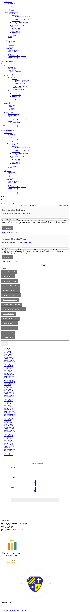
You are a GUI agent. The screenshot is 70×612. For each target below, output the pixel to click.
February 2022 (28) (9, 427)
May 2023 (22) (8, 405)
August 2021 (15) (8, 436)
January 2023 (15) (9, 411)
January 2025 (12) (9, 376)
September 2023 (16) (9, 399)
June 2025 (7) (7, 369)
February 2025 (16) (9, 374)
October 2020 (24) (9, 450)
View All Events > (4, 605)
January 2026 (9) (8, 358)
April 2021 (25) (8, 441)
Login (2, 128)
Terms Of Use (40, 609)
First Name (14, 468)
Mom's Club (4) (8, 332)
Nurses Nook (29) (8, 314)
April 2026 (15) (8, 354)
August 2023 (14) (8, 401)
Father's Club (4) (8, 337)
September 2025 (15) (9, 364)
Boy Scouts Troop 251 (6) (11, 295)
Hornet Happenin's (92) (10, 318)
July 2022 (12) (8, 420)
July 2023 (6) (7, 402)
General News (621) (9, 271)
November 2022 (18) (9, 414)
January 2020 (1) (8, 455)
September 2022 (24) (9, 417)
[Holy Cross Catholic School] (8, 61)
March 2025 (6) (8, 373)
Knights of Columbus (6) (11, 290)
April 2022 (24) (8, 424)
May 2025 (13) (8, 370)
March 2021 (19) (8, 443)
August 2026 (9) (8, 348)
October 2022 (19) (9, 415)
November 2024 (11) (9, 379)
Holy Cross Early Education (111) (13, 309)
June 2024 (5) (7, 386)
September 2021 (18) (9, 434)
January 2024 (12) (9, 393)
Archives (32, 205)
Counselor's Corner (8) (10, 300)
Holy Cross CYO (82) (9, 281)
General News (27, 213)
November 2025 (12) (9, 361)
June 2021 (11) (8, 439)
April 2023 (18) (8, 406)
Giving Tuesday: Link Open (13, 210)
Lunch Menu (35, 483)
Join (35, 500)
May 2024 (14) (8, 388)
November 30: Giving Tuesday (14, 239)
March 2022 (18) (8, 425)
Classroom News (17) (9, 323)
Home (2, 204)
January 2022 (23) (9, 428)
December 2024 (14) (9, 377)
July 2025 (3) (7, 367)
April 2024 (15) (8, 389)
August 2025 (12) (8, 366)
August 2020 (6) (8, 453)
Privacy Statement (31, 609)
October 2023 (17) (9, 398)
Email (12, 487)
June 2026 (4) (7, 351)
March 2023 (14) (8, 408)
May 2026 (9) (7, 353)
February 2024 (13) (9, 392)
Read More (7, 228)
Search (37, 205)
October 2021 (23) (9, 433)
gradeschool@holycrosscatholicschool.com (12, 529)
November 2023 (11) (9, 396)
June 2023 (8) (7, 404)
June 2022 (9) (7, 421)
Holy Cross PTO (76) (9, 328)
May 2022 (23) (8, 423)
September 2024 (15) (9, 382)
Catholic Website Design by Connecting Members (13, 610)
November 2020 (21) (9, 449)
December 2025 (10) (9, 360)
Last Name (14, 478)
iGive (12, 232)
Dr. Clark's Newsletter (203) (11, 304)
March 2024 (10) (8, 390)
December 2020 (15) (9, 447)
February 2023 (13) (9, 409)
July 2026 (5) (7, 350)
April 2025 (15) (8, 371)
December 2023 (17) (9, 395)
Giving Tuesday (6, 232)
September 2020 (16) (9, 452)
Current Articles (25, 205)
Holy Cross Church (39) (10, 285)
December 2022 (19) (9, 412)
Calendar (35, 489)
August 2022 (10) (8, 418)
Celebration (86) (8, 276)
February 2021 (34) (9, 444)
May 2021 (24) (8, 440)
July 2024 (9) (7, 385)
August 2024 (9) (8, 383)
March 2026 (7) (8, 355)
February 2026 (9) (9, 357)
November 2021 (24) (9, 431)
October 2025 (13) (9, 363)
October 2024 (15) (9, 380)
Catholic (16, 232)
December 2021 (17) (9, 430)
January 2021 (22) (9, 446)
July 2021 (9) (7, 437)
